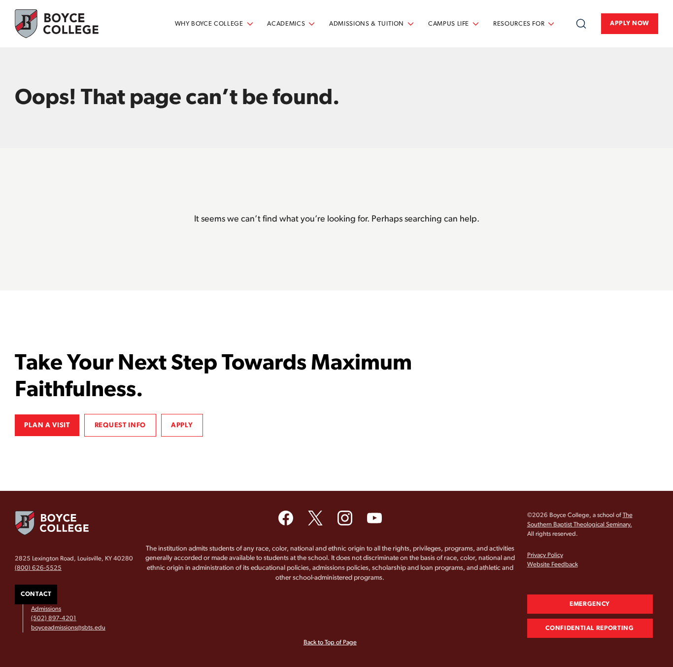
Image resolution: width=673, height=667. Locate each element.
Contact (36, 594)
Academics (286, 24)
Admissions (46, 609)
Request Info (120, 425)
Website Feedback (552, 564)
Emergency (590, 604)
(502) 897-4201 (53, 618)
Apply (182, 425)
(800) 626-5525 (38, 568)
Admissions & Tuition (366, 24)
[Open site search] (581, 24)
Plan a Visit (46, 425)
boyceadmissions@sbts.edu (68, 628)
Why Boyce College (209, 24)
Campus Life (448, 24)
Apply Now (629, 23)
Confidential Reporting (589, 628)
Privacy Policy (545, 555)
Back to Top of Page (330, 642)
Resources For (518, 24)
